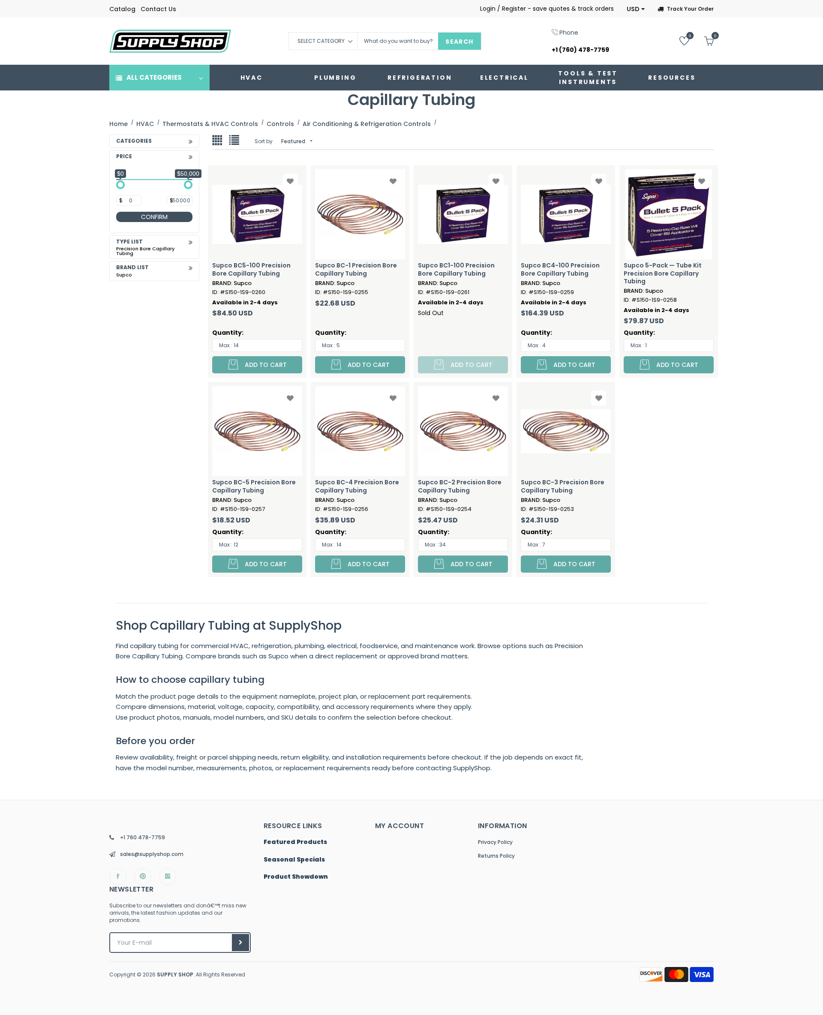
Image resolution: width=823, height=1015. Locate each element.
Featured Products (295, 842)
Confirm (154, 217)
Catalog (122, 9)
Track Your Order (690, 8)
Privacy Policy (495, 842)
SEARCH (459, 41)
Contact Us (158, 9)
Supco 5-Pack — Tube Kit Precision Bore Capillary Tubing (663, 273)
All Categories (154, 77)
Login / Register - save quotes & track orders (547, 8)
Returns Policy (496, 855)
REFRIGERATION (419, 77)
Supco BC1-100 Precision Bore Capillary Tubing (456, 269)
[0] (678, 40)
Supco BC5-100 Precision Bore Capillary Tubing (251, 269)
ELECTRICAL (504, 77)
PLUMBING (335, 77)
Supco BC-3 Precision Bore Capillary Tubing (562, 486)
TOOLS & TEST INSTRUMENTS (588, 77)
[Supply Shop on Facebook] (117, 876)
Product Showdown (296, 877)
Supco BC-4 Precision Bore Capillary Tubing (357, 486)
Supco (124, 275)
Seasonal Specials (294, 860)
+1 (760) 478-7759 (580, 49)
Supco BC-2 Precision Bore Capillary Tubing (460, 486)
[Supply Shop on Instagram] (167, 876)
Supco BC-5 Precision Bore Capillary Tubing (254, 486)
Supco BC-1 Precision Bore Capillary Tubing (356, 269)
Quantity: (227, 332)
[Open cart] (702, 40)
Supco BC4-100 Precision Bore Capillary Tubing (560, 269)
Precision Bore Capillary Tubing (145, 251)
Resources (671, 77)
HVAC (251, 77)
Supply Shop (175, 974)
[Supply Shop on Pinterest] (142, 876)
